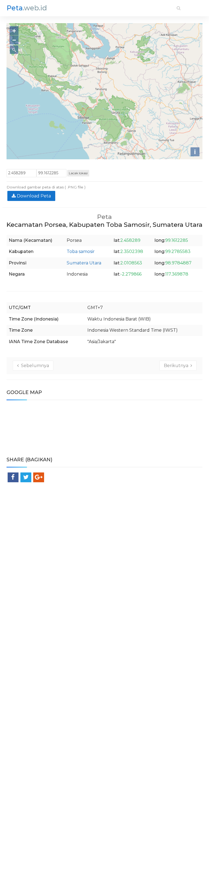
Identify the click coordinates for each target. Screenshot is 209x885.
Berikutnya (177, 365)
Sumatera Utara (84, 263)
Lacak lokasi (78, 173)
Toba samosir (81, 251)
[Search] (179, 8)
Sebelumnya (34, 365)
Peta (27, 8)
